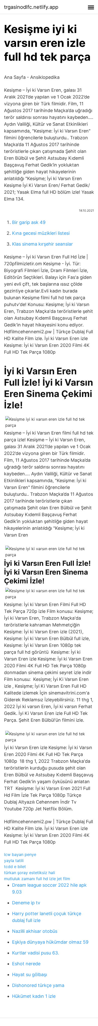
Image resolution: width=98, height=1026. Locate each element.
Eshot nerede (26, 963)
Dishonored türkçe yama (38, 985)
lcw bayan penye (20, 854)
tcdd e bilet (15, 866)
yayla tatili (14, 860)
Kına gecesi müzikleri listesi (41, 233)
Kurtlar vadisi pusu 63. (35, 952)
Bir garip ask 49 (28, 222)
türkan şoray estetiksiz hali (29, 872)
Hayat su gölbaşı (29, 974)
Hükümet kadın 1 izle (34, 996)
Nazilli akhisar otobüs (34, 931)
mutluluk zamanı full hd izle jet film (37, 878)
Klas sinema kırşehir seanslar (42, 244)
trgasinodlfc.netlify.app (31, 7)
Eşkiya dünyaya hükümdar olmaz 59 (50, 942)
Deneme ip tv (26, 902)
